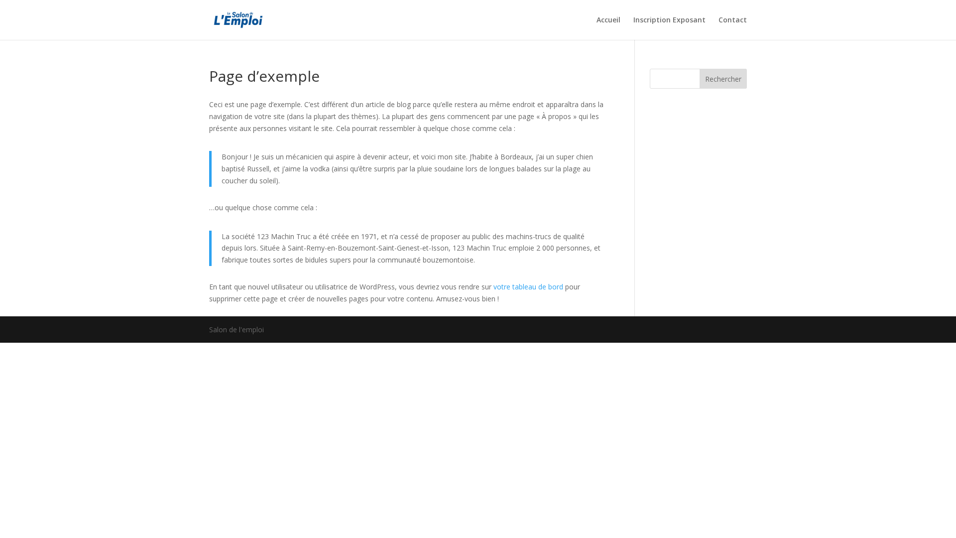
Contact (732, 20)
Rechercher (723, 79)
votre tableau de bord (528, 286)
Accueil (608, 20)
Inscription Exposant (669, 20)
